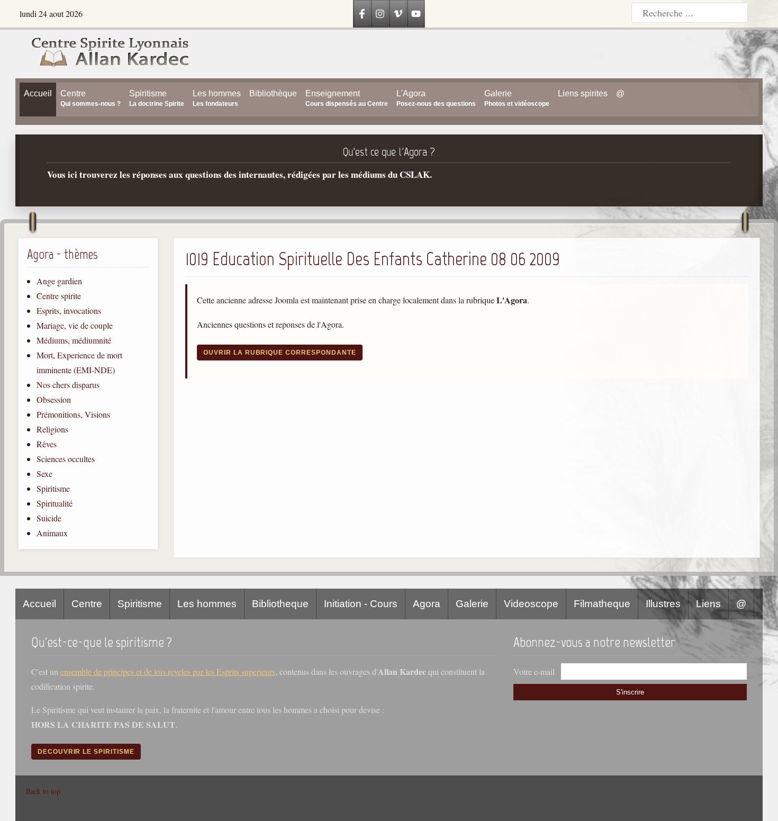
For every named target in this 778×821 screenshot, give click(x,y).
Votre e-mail (534, 671)
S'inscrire (630, 692)
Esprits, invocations (69, 310)
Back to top (43, 791)
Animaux (52, 532)
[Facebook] (362, 14)
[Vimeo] (398, 14)
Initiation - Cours (360, 603)
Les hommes (207, 603)
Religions (52, 429)
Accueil (39, 603)
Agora (426, 603)
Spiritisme (53, 488)
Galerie (472, 603)
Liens (708, 603)
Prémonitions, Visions (73, 414)
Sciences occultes (66, 458)
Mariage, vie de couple (75, 325)
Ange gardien (59, 280)
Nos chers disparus (68, 384)
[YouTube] (416, 14)
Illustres (663, 603)
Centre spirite (59, 295)
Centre (86, 603)
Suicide (49, 518)
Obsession (54, 399)
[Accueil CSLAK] (102, 54)
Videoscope (531, 603)
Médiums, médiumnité (74, 340)
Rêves (47, 443)
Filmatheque (602, 603)
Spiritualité (55, 503)
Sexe (44, 473)
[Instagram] (380, 14)
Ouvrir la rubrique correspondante (279, 352)
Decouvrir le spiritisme (86, 751)
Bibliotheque (280, 603)
